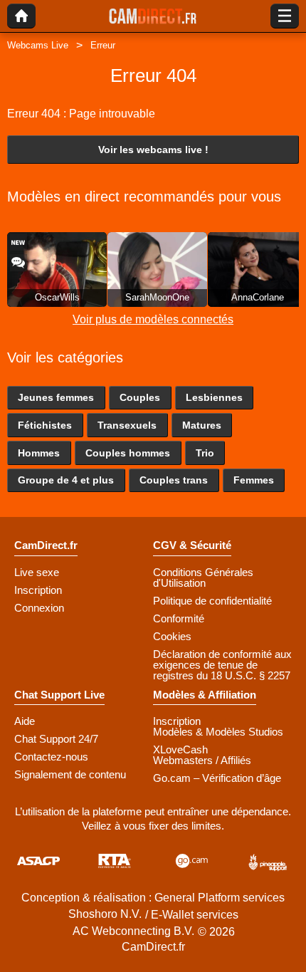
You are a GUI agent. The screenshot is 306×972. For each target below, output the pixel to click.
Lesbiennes (214, 397)
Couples (140, 397)
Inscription (38, 590)
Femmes (253, 480)
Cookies (172, 636)
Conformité (178, 618)
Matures (201, 425)
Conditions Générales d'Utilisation (203, 577)
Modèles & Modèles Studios (218, 732)
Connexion (39, 608)
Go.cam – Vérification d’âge (217, 778)
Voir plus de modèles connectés (153, 319)
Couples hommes (127, 453)
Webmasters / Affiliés (202, 760)
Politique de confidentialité (212, 601)
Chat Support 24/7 (56, 739)
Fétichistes (45, 425)
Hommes (39, 453)
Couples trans (173, 480)
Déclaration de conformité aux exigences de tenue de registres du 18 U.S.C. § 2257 (222, 664)
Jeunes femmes (56, 397)
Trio (205, 453)
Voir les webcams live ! (153, 149)
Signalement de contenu (70, 774)
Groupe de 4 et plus (66, 480)
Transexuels (127, 425)
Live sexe (36, 572)
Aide (24, 721)
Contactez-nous (51, 757)
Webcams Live (37, 45)
